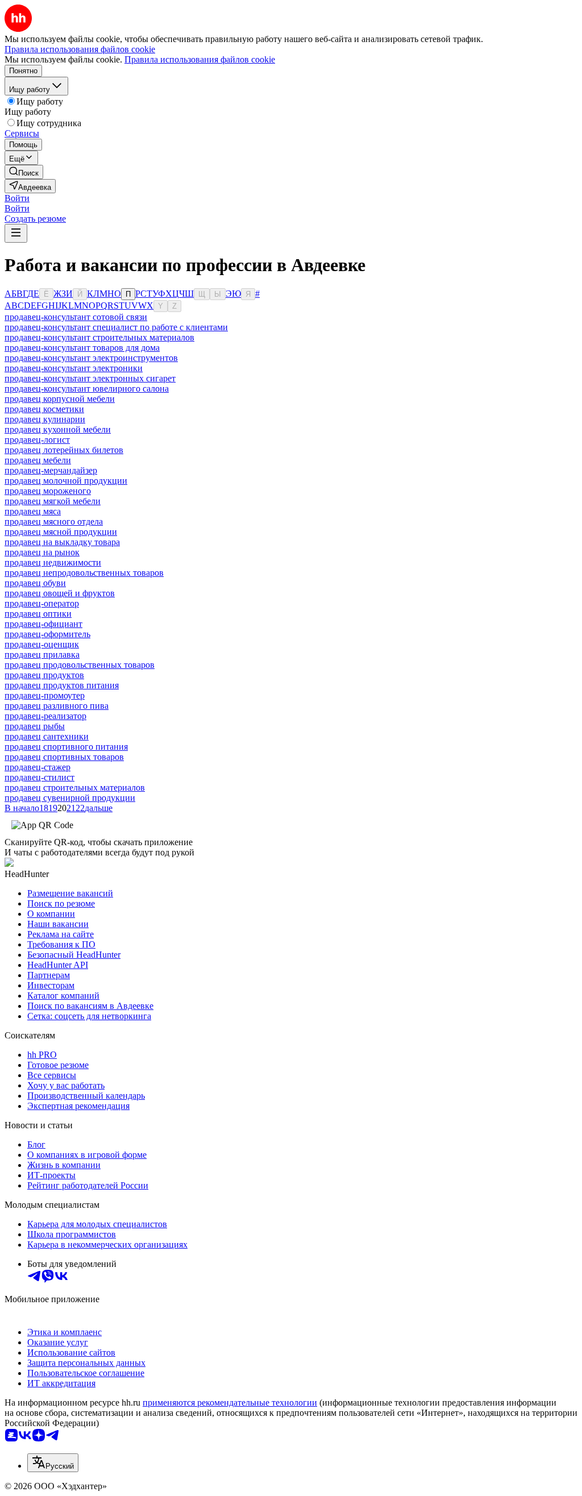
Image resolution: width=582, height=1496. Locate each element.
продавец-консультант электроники (74, 368)
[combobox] (52, 1462)
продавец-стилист (39, 777)
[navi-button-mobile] (16, 233)
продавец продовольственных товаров (80, 665)
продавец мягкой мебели (53, 501)
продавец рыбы (35, 726)
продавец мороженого (48, 491)
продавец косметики (44, 409)
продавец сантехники (47, 736)
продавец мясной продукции (61, 532)
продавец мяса (33, 511)
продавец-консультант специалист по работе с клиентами (116, 327)
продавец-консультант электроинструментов (91, 358)
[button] (17, 198)
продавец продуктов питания (62, 685)
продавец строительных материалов (75, 787)
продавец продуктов (44, 675)
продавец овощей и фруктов (60, 593)
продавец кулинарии (45, 419)
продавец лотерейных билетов (64, 450)
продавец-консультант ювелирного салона (87, 388)
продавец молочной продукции (66, 480)
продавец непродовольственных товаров (84, 572)
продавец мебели (38, 460)
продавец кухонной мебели (58, 429)
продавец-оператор (42, 603)
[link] (24, 172)
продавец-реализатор (45, 716)
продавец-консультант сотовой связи (76, 317)
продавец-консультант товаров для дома (82, 347)
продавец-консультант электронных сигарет (90, 378)
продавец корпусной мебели (60, 399)
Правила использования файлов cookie (199, 59)
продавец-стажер (37, 767)
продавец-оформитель (47, 634)
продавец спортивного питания (66, 746)
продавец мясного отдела (54, 521)
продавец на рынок (42, 552)
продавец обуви (35, 583)
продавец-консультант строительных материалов (99, 337)
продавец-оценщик (42, 644)
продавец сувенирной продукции (70, 798)
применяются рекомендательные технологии (230, 1402)
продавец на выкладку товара (62, 542)
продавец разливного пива (57, 705)
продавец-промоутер (45, 695)
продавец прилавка (42, 654)
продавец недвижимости (53, 562)
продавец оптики (38, 613)
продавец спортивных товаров (64, 757)
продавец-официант (43, 624)
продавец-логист (37, 439)
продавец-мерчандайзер (51, 470)
